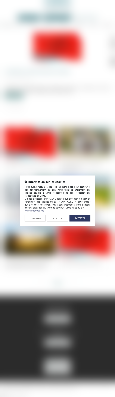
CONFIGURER (35, 218)
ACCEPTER (80, 218)
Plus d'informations (34, 210)
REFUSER (57, 218)
